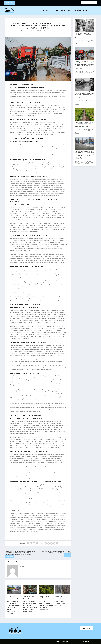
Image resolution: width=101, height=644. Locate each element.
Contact (9, 3)
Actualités (47, 10)
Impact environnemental (78, 10)
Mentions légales (88, 641)
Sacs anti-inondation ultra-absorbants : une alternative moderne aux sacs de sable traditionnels (83, 35)
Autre (93, 10)
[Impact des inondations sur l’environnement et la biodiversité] (62, 589)
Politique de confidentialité (60, 641)
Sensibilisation (60, 10)
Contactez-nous (86, 628)
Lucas (28, 31)
